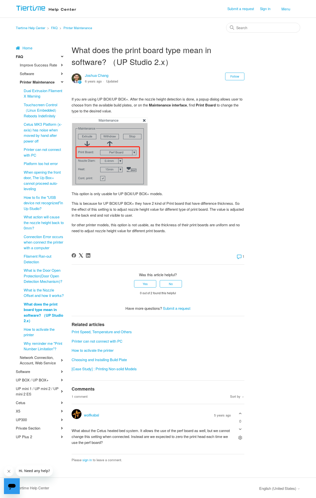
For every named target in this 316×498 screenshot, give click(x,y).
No (171, 284)
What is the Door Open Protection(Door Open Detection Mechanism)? (43, 276)
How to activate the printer (39, 332)
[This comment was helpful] (240, 413)
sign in (87, 459)
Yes (145, 284)
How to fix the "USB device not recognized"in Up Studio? (43, 203)
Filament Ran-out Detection (37, 258)
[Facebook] (74, 255)
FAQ (54, 27)
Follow (234, 76)
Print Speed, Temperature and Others (102, 331)
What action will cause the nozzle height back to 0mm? (44, 222)
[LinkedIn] (88, 255)
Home (27, 47)
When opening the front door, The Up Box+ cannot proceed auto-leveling (42, 180)
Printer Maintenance (77, 27)
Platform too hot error (41, 163)
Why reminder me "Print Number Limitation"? (43, 346)
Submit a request (240, 8)
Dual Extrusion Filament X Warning (43, 93)
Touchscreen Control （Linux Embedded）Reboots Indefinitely (41, 110)
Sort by (235, 396)
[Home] (48, 11)
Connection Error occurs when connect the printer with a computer (43, 242)
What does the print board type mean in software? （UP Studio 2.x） (43, 312)
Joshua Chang (96, 75)
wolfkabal (91, 414)
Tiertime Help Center (30, 27)
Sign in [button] (265, 8)
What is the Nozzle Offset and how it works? (44, 292)
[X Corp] (81, 255)
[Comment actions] (240, 438)
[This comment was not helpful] (240, 429)
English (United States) (278, 488)
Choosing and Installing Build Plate (99, 359)
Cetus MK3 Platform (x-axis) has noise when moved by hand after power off (43, 133)
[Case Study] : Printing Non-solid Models (104, 368)
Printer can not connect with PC (42, 152)
